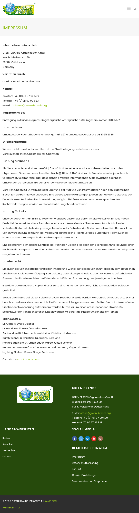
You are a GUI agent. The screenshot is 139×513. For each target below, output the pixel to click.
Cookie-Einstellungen (84, 475)
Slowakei (8, 444)
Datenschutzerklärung (85, 463)
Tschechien (9, 450)
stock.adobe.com (28, 359)
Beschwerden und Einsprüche (89, 481)
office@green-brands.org (95, 413)
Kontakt (76, 469)
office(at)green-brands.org (29, 105)
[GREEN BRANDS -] (19, 9)
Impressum (78, 457)
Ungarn (7, 456)
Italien (6, 438)
